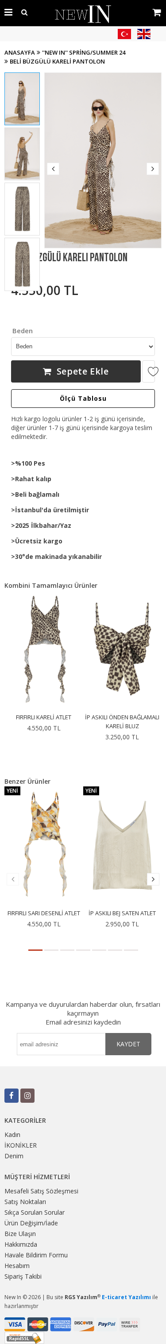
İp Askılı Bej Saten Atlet (122, 913)
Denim (13, 1156)
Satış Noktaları (25, 1201)
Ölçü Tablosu (83, 398)
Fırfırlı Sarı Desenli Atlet (44, 913)
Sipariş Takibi (23, 1276)
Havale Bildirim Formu (36, 1255)
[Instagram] (27, 1096)
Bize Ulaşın (20, 1233)
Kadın (12, 1134)
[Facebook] (11, 1096)
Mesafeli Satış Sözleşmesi (41, 1191)
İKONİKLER (20, 1145)
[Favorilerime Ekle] (148, 371)
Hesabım (17, 1265)
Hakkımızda (20, 1244)
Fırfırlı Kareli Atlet (43, 717)
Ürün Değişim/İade (31, 1223)
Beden (22, 330)
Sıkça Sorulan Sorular (34, 1212)
